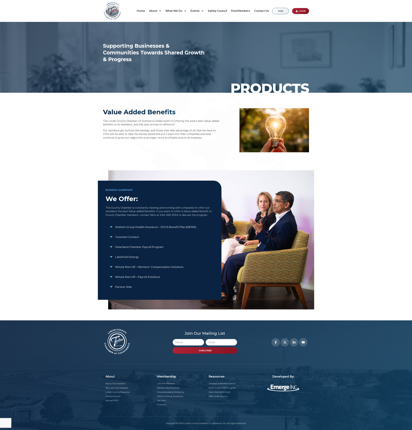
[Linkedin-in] (294, 342)
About (153, 10)
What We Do (173, 10)
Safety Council (217, 10)
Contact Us (261, 10)
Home (141, 10)
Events (195, 10)
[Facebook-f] (276, 342)
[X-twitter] (285, 342)
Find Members (240, 10)
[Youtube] (303, 342)
